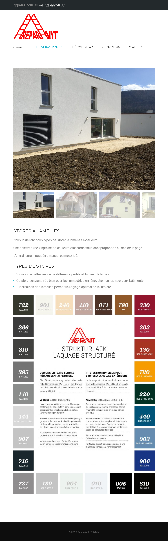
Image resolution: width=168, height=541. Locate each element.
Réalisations (48, 47)
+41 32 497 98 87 (52, 5)
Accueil (20, 47)
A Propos (111, 47)
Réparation (83, 47)
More (134, 47)
